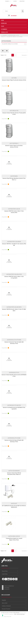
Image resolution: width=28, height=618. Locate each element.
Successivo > (24, 55)
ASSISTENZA (6, 587)
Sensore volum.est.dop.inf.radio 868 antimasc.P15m (14, 440)
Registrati (22, 1)
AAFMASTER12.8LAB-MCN (14, 307)
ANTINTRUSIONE (11, 35)
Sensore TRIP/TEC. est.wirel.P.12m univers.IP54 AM (14, 244)
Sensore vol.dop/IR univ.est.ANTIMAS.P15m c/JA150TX (14, 408)
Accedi (15, 1)
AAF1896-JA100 (14, 110)
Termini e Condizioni (8, 614)
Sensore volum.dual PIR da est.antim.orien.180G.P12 (14, 473)
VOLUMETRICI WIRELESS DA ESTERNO (10, 44)
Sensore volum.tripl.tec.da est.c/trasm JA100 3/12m (14, 113)
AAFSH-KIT (14, 503)
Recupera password (6, 608)
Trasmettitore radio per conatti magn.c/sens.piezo (14, 539)
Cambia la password (6, 605)
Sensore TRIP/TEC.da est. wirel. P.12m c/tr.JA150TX (14, 277)
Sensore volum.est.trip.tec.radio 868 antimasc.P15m (14, 342)
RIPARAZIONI (6, 589)
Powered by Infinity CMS (6, 616)
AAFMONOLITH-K (14, 372)
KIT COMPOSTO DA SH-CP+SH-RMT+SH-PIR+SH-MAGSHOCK (14, 506)
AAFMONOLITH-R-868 (14, 438)
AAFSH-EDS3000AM (14, 471)
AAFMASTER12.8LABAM (14, 241)
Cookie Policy (4, 574)
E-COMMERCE (4, 35)
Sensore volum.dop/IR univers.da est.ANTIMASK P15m (14, 375)
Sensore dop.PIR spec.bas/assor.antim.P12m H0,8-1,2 (14, 179)
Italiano (7, 1)
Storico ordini (4, 603)
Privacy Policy (5, 571)
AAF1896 (14, 78)
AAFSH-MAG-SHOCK (14, 536)
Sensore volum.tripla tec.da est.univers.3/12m (14, 80)
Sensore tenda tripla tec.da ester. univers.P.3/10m (14, 146)
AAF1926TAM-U (14, 143)
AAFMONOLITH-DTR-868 (14, 340)
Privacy (21, 612)
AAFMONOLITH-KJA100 (14, 405)
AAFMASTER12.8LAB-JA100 (14, 274)
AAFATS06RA (14, 176)
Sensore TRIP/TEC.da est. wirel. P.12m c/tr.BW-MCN (14, 310)
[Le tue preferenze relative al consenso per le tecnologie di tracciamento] (2, 615)
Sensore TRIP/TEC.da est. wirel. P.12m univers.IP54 (14, 211)
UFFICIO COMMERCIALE (8, 586)
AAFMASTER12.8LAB (14, 209)
